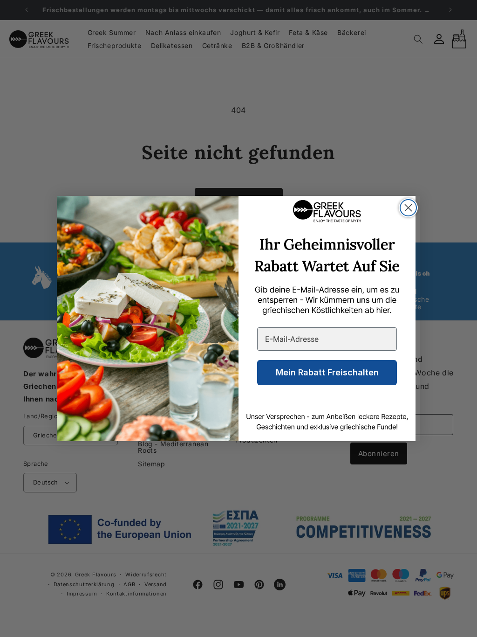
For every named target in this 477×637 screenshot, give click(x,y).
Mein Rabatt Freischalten (327, 372)
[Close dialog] (408, 208)
